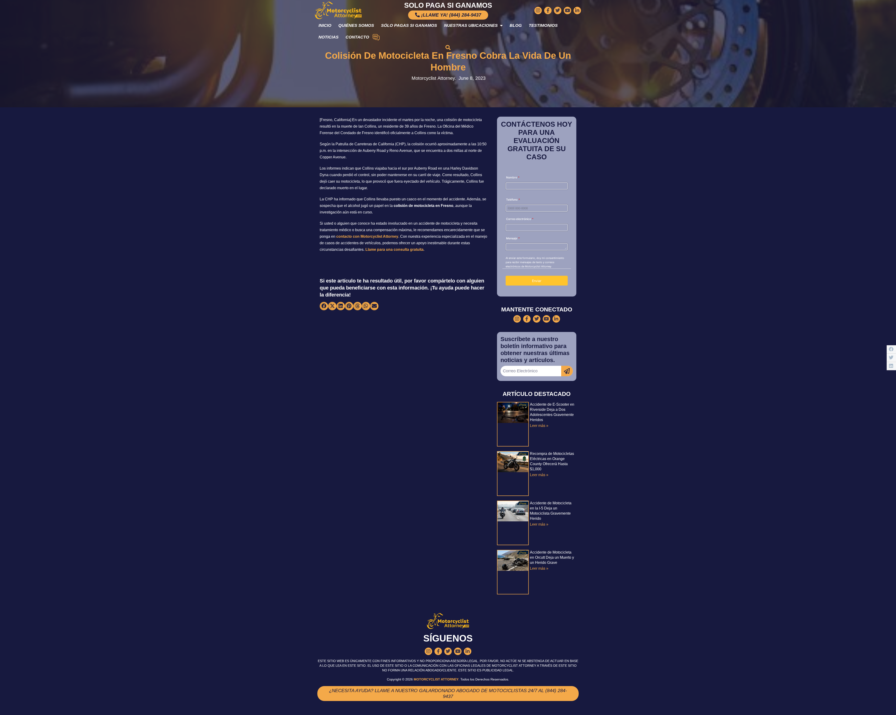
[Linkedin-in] (577, 10)
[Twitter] (557, 10)
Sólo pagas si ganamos (409, 25)
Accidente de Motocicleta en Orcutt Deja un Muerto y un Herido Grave (552, 557)
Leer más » (539, 426)
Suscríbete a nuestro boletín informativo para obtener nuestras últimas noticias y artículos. (535, 349)
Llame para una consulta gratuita (394, 249)
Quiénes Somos (356, 25)
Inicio (324, 25)
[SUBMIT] (567, 371)
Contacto (357, 37)
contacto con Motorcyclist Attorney (367, 236)
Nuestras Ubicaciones (471, 25)
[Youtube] (567, 10)
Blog (516, 25)
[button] (448, 47)
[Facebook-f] (548, 10)
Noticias (328, 37)
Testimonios (543, 25)
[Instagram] (538, 10)
